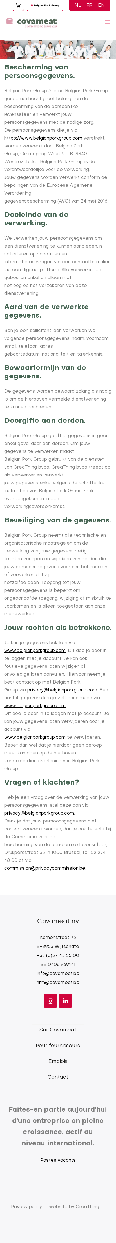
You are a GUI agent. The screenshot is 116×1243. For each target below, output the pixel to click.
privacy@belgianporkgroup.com (62, 690)
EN (101, 5)
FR (89, 5)
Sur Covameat (57, 1030)
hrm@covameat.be (58, 983)
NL (78, 5)
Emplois (58, 1061)
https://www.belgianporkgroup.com (43, 138)
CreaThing (87, 1207)
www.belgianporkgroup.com (35, 651)
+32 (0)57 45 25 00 (58, 956)
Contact (58, 1077)
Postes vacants (58, 1160)
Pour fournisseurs (58, 1046)
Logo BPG (45, 5)
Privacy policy (26, 1207)
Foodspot (18, 5)
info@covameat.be (58, 974)
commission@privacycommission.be (44, 868)
